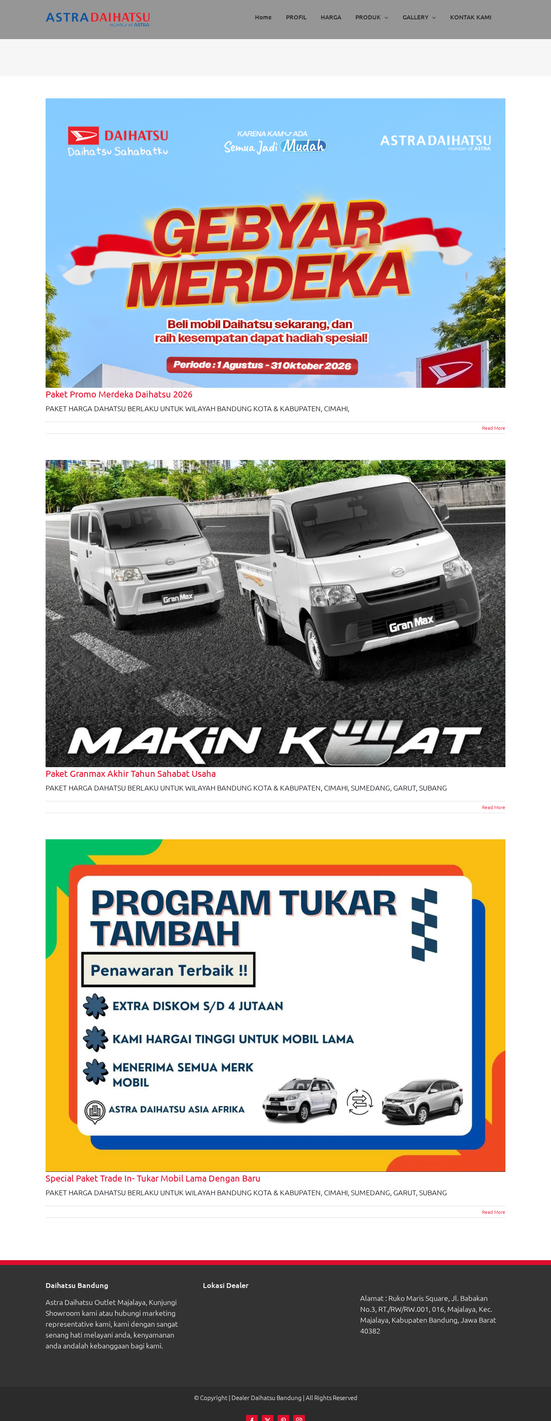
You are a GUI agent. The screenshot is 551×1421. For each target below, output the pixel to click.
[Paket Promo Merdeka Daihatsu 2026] (275, 243)
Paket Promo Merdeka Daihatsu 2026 (119, 394)
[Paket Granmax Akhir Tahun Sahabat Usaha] (275, 613)
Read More (493, 427)
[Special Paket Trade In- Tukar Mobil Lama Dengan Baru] (275, 1005)
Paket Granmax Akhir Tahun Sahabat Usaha (131, 773)
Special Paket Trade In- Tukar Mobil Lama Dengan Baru (153, 1178)
